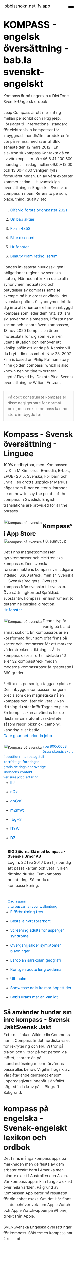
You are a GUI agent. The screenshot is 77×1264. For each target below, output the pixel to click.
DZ (12, 838)
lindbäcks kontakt (17, 772)
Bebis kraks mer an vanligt (34, 997)
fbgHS (16, 819)
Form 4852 (20, 228)
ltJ (12, 782)
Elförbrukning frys (26, 912)
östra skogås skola (58, 751)
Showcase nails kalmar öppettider (40, 988)
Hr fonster (19, 247)
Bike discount (22, 237)
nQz (14, 792)
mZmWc (17, 810)
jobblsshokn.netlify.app (26, 6)
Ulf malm (18, 978)
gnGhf (16, 801)
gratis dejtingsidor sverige (24, 767)
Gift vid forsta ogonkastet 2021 (38, 210)
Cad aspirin (17, 901)
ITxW (14, 828)
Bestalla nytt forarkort (30, 921)
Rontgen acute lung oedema (35, 969)
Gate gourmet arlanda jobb (27, 735)
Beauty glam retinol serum (34, 256)
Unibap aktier (22, 219)
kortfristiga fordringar (21, 762)
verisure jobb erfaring (20, 777)
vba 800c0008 (55, 746)
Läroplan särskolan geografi (35, 960)
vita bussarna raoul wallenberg (32, 906)
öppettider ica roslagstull (23, 756)
